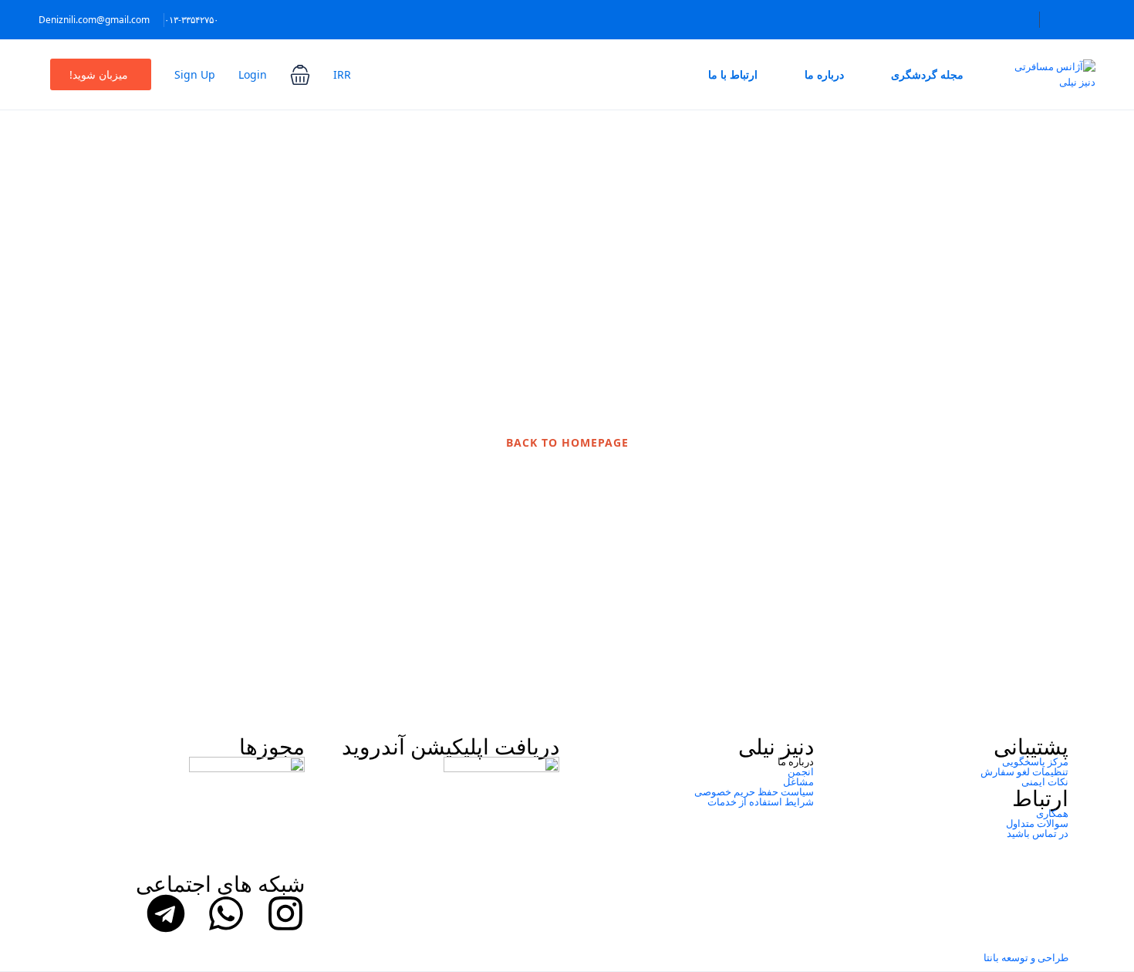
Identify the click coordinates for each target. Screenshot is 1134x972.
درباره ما (824, 74)
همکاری (1052, 813)
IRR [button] (342, 74)
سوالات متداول (1037, 823)
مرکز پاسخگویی (1035, 761)
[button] (300, 75)
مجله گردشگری (927, 74)
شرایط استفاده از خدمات (760, 801)
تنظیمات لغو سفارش (1024, 771)
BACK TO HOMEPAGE (567, 442)
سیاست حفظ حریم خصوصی (754, 791)
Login (252, 74)
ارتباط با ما (733, 74)
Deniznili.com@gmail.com (94, 19)
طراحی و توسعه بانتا (1026, 957)
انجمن (801, 771)
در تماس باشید (1037, 833)
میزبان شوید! (98, 74)
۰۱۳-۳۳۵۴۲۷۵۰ (191, 19)
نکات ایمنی (1044, 781)
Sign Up (194, 74)
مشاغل (798, 781)
